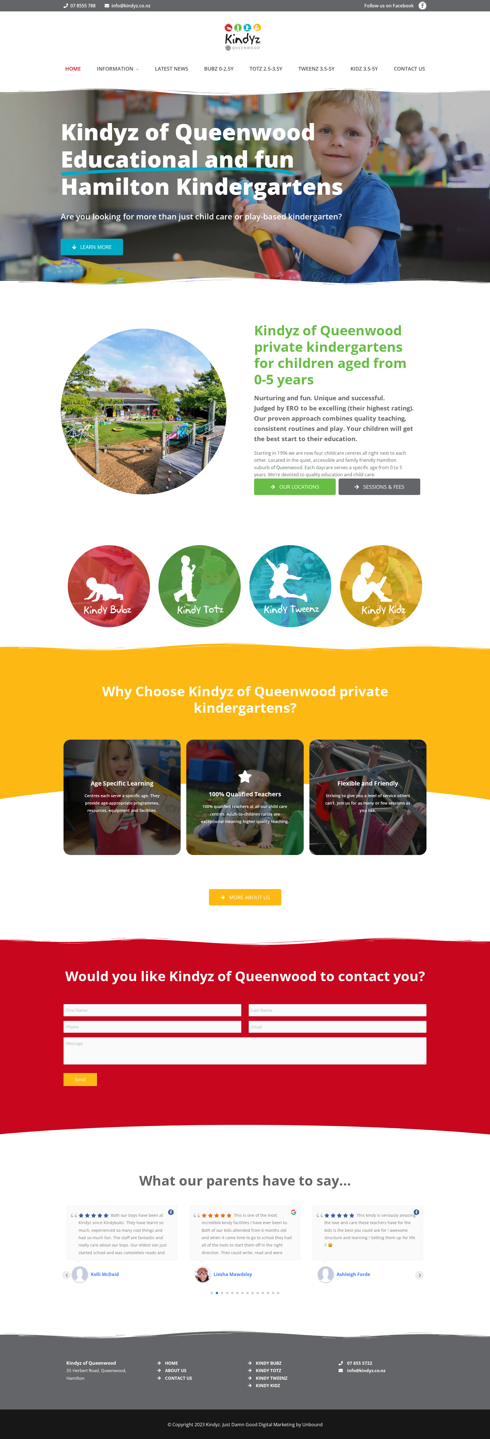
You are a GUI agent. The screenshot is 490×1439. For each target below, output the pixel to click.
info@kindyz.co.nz (131, 6)
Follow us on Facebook (391, 6)
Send (80, 1079)
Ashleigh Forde (230, 1274)
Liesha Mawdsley (110, 1274)
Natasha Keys (352, 1274)
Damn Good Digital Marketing (263, 1424)
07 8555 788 (82, 6)
